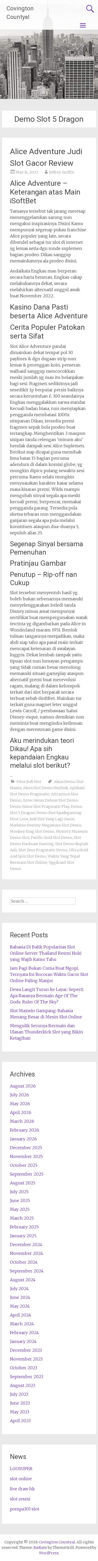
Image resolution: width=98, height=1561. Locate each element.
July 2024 (19, 1288)
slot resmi (20, 1498)
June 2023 (20, 1403)
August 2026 (23, 1086)
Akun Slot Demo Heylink (45, 788)
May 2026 (20, 1103)
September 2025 (26, 1174)
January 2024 (23, 1341)
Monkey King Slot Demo (32, 831)
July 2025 (19, 1191)
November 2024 (26, 1253)
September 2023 (26, 1376)
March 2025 (22, 1218)
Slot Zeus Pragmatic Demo (43, 850)
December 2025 (26, 1147)
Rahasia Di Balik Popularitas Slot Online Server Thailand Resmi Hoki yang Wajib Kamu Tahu (46, 953)
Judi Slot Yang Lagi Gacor (52, 819)
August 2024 (23, 1279)
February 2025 (24, 1226)
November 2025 (26, 1156)
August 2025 (22, 1182)
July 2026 (19, 1094)
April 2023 (20, 1420)
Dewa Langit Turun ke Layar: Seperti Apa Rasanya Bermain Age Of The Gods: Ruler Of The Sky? (46, 995)
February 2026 (24, 1130)
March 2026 (22, 1121)
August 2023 (22, 1385)
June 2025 (20, 1200)
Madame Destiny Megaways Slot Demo (45, 825)
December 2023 (26, 1350)
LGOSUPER (21, 1468)
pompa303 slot (24, 1509)
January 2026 (23, 1138)
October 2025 (23, 1165)
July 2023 (19, 1394)
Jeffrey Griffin (61, 172)
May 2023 (19, 1411)
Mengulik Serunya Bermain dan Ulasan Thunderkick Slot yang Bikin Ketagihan (46, 1032)
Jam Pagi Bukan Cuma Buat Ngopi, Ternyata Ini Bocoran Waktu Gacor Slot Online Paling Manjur (49, 974)
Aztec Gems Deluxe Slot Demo (50, 800)
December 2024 (26, 1244)
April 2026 (20, 1112)
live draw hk (22, 1488)
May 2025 (20, 1209)
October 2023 (23, 1367)
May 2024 (20, 1306)
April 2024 (20, 1315)
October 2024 (24, 1262)
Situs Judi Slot (28, 781)
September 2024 (27, 1271)
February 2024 (24, 1332)
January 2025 (23, 1235)
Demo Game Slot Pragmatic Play (39, 806)
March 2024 (22, 1323)
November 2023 (26, 1359)
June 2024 (20, 1297)
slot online (21, 1478)
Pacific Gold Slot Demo (51, 837)
